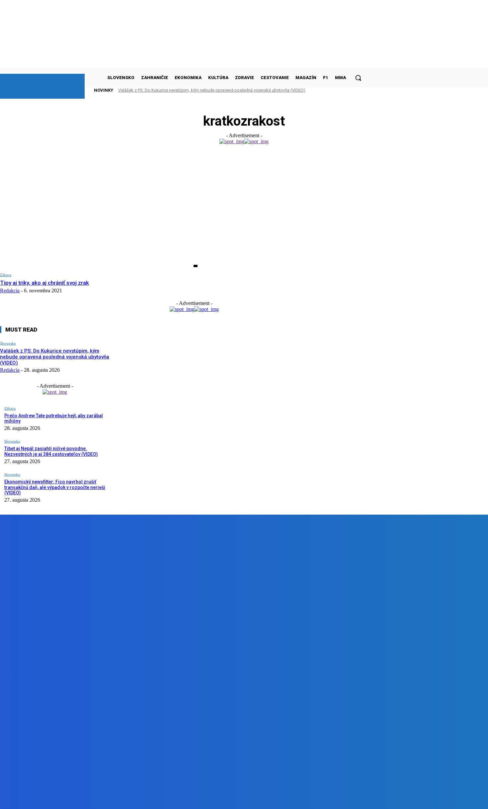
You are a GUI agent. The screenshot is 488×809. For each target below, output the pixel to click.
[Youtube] (149, 798)
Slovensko (8, 343)
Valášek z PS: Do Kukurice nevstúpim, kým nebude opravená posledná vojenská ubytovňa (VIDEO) (211, 90)
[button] (358, 77)
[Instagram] (112, 798)
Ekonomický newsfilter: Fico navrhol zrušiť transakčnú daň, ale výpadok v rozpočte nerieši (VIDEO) (54, 487)
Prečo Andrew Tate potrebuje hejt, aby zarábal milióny (53, 418)
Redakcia (10, 290)
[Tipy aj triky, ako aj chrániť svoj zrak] (99, 210)
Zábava (5, 275)
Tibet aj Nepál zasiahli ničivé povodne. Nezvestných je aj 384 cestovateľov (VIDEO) (51, 451)
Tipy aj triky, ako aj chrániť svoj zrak (44, 282)
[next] (348, 90)
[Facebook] (74, 798)
